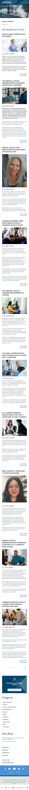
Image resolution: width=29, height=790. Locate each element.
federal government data (15, 632)
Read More (23, 74)
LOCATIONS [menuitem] (5, 755)
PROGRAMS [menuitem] (5, 750)
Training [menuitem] (5, 704)
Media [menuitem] (4, 724)
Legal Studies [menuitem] (6, 722)
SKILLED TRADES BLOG (14, 689)
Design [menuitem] (4, 714)
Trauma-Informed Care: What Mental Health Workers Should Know (12, 223)
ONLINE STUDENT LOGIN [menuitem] (8, 762)
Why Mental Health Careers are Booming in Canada (13, 293)
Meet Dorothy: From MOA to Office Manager (13, 472)
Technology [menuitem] (6, 727)
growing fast (22, 441)
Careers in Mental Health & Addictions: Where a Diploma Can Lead (13, 604)
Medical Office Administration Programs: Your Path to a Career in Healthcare (14, 544)
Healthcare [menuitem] (6, 719)
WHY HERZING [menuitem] (5, 747)
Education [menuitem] (5, 717)
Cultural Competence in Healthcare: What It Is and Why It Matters (14, 355)
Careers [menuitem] (11, 772)
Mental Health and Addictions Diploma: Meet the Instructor (13, 150)
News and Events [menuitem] (7, 702)
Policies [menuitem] (18, 772)
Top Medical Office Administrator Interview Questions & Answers (13, 83)
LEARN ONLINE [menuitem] (5, 752)
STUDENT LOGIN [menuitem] (6, 760)
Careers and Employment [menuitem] (9, 707)
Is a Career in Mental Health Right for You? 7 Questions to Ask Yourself (14, 415)
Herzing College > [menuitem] (6, 6)
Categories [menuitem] (5, 24)
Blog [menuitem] (13, 6)
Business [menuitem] (5, 712)
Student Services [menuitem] (7, 709)
